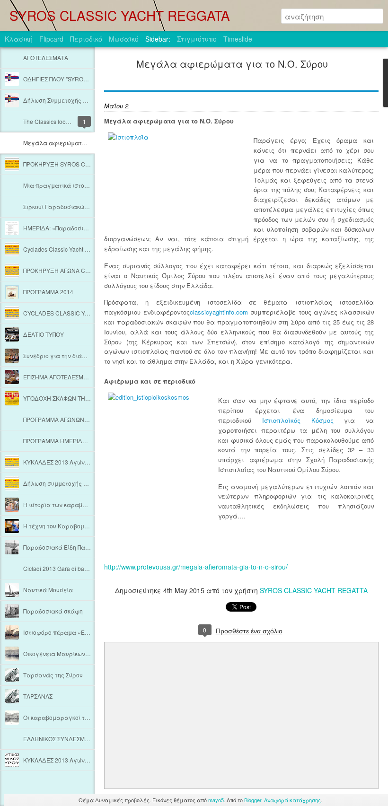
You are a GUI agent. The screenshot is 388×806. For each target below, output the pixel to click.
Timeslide (237, 39)
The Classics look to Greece (59, 121)
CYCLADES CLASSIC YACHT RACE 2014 (77, 313)
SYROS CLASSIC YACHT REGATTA (314, 590)
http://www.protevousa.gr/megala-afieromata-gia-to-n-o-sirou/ (196, 566)
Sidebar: (157, 39)
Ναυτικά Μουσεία (48, 590)
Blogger (252, 800)
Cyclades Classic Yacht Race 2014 (68, 249)
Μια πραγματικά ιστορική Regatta (70, 185)
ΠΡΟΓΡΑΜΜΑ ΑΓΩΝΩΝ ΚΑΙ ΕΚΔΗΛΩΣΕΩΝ (79, 419)
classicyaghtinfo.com (219, 311)
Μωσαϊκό (124, 39)
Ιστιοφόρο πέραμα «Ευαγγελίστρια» (76, 632)
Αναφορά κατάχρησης (292, 800)
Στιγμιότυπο (197, 39)
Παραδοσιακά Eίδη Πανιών (60, 547)
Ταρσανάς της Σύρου (53, 675)
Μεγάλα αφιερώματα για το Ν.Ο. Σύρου (79, 143)
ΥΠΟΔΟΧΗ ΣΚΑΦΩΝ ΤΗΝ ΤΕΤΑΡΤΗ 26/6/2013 (83, 398)
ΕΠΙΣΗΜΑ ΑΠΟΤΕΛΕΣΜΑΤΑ (58, 377)
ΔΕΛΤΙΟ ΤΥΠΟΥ (43, 334)
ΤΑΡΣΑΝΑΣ (38, 696)
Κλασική (19, 39)
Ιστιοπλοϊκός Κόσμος (298, 420)
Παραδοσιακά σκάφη (53, 611)
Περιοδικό (86, 39)
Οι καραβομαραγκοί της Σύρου (66, 717)
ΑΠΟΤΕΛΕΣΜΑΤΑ (45, 57)
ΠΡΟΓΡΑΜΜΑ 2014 (48, 292)
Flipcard (51, 39)
